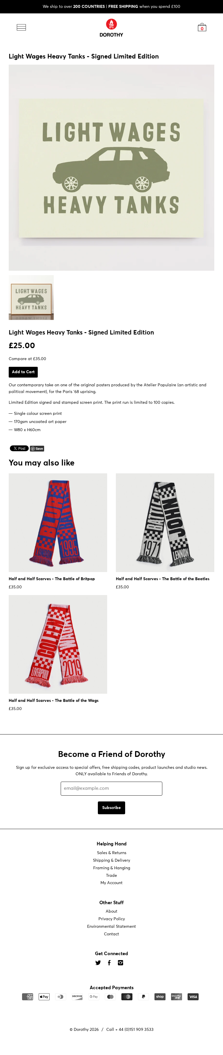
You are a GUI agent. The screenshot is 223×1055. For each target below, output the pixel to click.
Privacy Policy (111, 919)
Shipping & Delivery (111, 860)
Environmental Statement (111, 927)
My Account (111, 883)
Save (39, 448)
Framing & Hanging (111, 868)
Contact (111, 934)
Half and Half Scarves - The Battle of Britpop (52, 579)
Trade (111, 876)
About (111, 912)
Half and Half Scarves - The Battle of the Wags (53, 701)
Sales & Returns (111, 853)
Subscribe (111, 808)
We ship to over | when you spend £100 (111, 7)
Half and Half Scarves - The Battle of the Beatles (162, 579)
